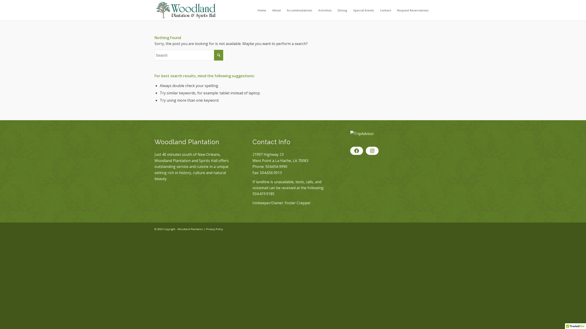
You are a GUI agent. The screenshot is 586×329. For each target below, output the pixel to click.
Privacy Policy (214, 229)
